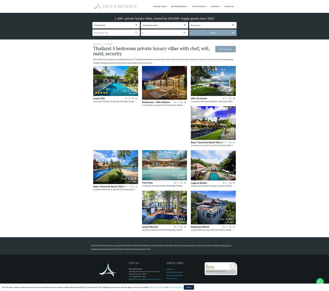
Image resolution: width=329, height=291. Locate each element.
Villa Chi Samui (199, 98)
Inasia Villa (99, 98)
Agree (188, 287)
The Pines (147, 182)
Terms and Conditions (174, 275)
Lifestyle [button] (215, 6)
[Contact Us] (320, 282)
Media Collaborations (174, 272)
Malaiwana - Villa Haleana (156, 102)
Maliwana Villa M (200, 226)
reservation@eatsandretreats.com (147, 279)
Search (213, 32)
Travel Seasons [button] (199, 6)
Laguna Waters (199, 182)
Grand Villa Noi (150, 226)
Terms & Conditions (175, 287)
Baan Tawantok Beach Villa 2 (206, 142)
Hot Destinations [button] (179, 6)
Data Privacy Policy (157, 287)
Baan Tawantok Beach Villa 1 (108, 186)
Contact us (229, 6)
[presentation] (96, 81)
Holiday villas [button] (159, 6)
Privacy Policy (171, 278)
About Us (169, 269)
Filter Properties (225, 49)
